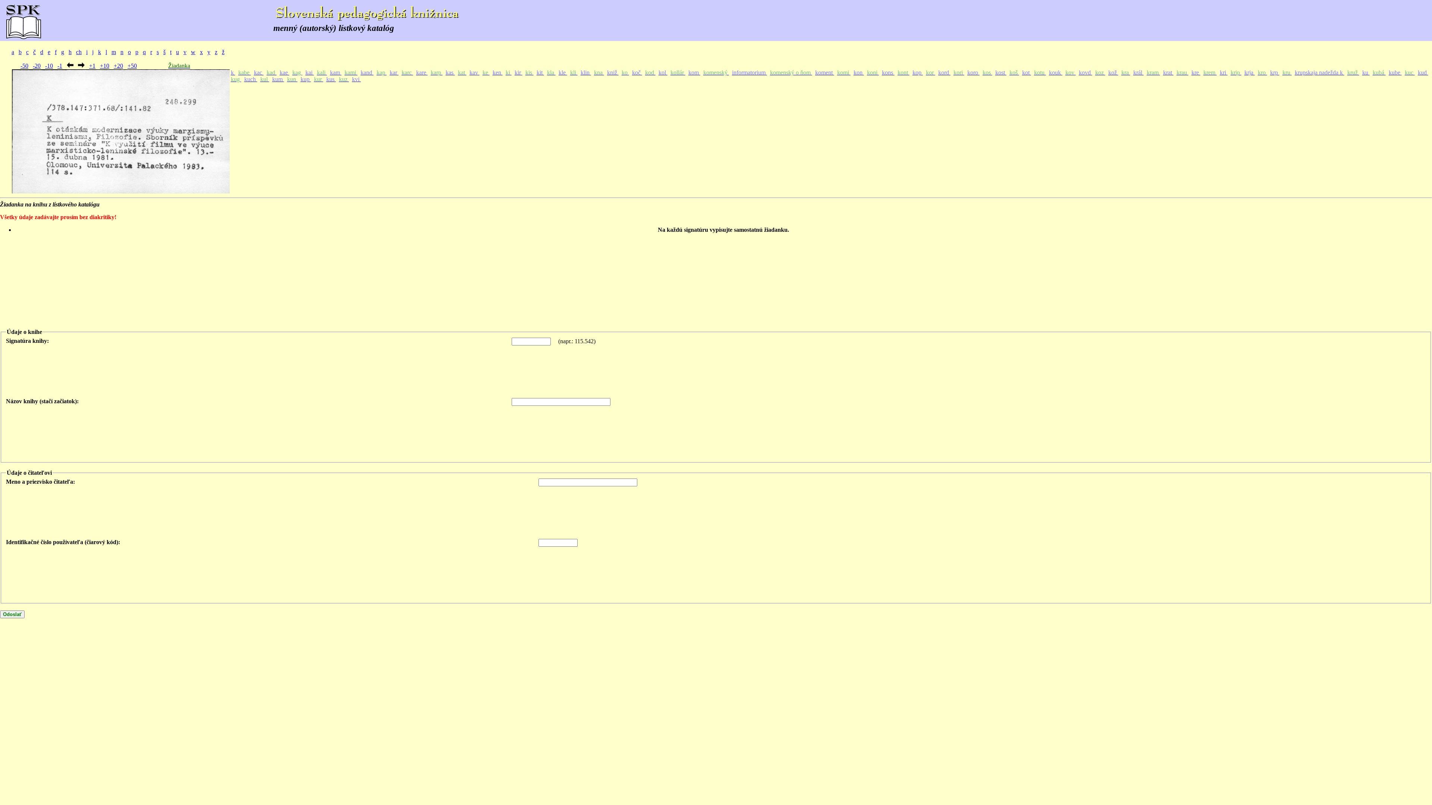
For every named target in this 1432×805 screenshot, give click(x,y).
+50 (132, 66)
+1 (92, 66)
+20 (118, 66)
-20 (37, 66)
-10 (49, 66)
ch (79, 52)
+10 (104, 66)
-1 (59, 66)
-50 (24, 66)
